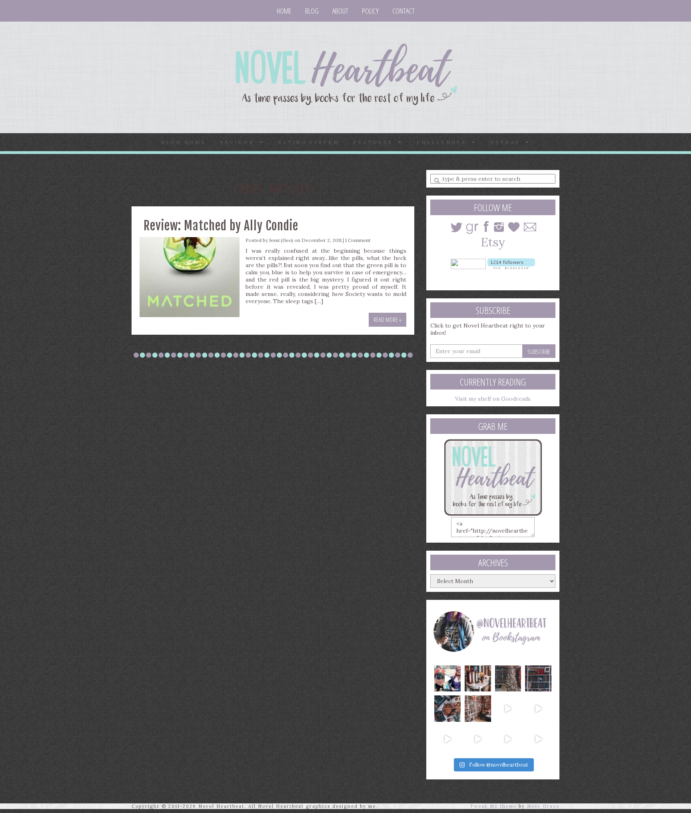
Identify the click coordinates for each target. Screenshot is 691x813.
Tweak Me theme (493, 806)
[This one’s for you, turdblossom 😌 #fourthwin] (538, 708)
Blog (312, 11)
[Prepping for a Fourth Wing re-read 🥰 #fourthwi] (447, 739)
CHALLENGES (444, 142)
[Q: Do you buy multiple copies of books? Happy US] (478, 678)
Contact (403, 11)
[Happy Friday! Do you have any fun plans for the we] (538, 678)
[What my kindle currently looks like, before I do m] (538, 739)
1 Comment (357, 240)
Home (284, 11)
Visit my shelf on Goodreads (493, 398)
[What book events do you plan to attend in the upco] (447, 708)
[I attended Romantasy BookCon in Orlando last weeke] (447, 678)
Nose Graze (543, 806)
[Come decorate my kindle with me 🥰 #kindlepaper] (508, 739)
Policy (370, 11)
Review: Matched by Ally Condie (221, 225)
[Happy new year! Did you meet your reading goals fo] (508, 678)
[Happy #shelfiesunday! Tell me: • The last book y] (478, 708)
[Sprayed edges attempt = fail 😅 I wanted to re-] (478, 739)
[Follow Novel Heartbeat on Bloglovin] (511, 263)
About (340, 11)
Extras (507, 142)
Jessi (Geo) (281, 240)
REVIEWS (240, 142)
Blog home (183, 142)
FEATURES (375, 142)
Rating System (309, 142)
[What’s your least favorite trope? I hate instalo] (508, 708)
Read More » (387, 320)
